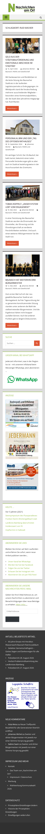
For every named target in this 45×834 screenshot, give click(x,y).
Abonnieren (12, 619)
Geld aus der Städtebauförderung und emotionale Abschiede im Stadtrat (19, 61)
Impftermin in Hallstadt (15, 530)
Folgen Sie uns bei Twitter (19, 568)
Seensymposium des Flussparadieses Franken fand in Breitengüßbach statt (21, 517)
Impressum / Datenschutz (21, 777)
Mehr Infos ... (21, 604)
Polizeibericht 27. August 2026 (21, 668)
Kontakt (11, 766)
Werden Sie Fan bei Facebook (20, 565)
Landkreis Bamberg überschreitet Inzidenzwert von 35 (19, 524)
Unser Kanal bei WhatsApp (19, 561)
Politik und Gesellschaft (21, 72)
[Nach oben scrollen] (41, 830)
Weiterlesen (11, 108)
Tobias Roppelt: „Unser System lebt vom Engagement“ (21, 205)
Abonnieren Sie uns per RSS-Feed (22, 574)
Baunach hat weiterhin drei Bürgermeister (20, 281)
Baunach (8, 72)
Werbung (12, 781)
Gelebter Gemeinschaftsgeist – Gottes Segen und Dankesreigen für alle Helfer (22, 651)
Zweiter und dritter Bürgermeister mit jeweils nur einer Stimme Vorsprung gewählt (21, 737)
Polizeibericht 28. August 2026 (21, 658)
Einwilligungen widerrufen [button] (19, 815)
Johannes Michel (28, 69)
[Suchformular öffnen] (40, 17)
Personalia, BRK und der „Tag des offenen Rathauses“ (20, 140)
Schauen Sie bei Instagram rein (21, 571)
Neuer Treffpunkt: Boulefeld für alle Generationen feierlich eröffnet (22, 727)
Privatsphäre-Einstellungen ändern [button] (22, 805)
